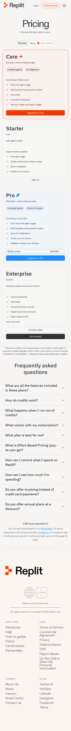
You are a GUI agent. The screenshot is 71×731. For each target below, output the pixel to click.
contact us (43, 532)
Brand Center (14, 698)
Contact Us (13, 703)
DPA (42, 649)
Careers (10, 693)
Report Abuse (49, 654)
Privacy (44, 640)
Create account (50, 5)
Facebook (46, 703)
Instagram (46, 698)
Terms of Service (51, 627)
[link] (35, 112)
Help (8, 632)
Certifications (14, 646)
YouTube (45, 689)
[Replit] (14, 5)
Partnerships (14, 650)
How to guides (15, 636)
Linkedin (45, 693)
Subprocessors (50, 644)
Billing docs (47, 528)
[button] (35, 388)
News (9, 689)
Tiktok (43, 707)
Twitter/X (46, 684)
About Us (11, 684)
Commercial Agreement (47, 633)
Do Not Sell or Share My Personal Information (49, 663)
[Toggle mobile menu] (64, 5)
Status (10, 641)
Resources (12, 627)
